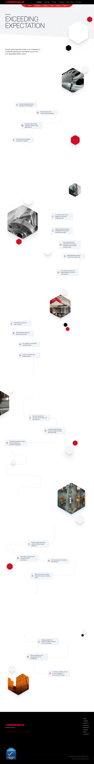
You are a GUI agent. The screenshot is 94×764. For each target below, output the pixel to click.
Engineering (37, 5)
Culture (65, 5)
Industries (47, 2)
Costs (51, 5)
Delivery (58, 5)
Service (45, 5)
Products (86, 723)
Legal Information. (85, 756)
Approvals (61, 2)
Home (84, 718)
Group (69, 2)
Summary (29, 5)
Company (54, 2)
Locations (78, 2)
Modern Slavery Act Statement (75, 756)
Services (39, 2)
